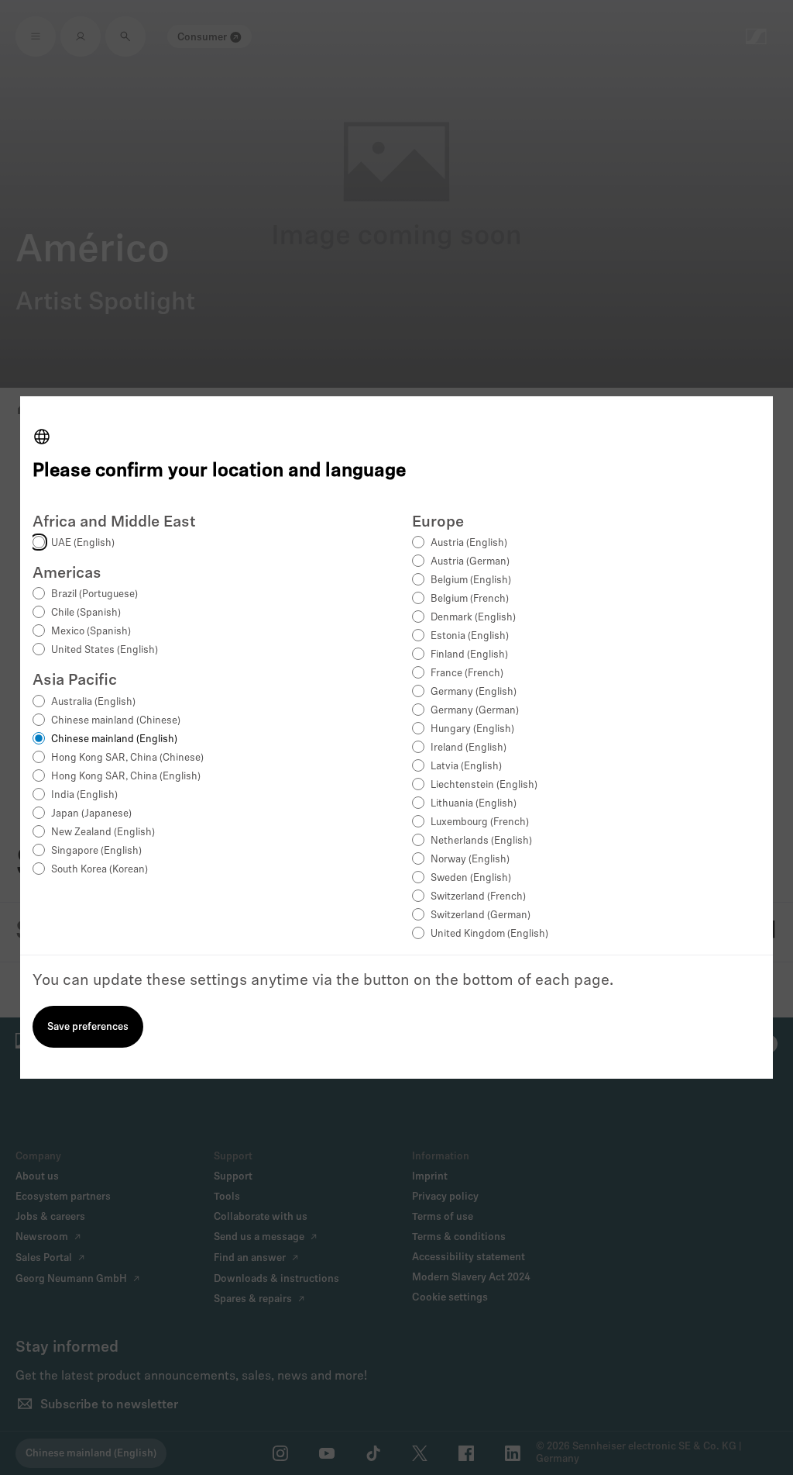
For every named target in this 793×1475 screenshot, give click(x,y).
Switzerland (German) (480, 915)
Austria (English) (469, 543)
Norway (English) (470, 860)
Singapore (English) (96, 851)
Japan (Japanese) (91, 814)
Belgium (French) (470, 599)
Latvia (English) (466, 767)
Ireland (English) (468, 748)
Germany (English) (474, 692)
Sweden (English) (471, 878)
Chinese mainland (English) (114, 739)
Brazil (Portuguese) (94, 594)
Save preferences (88, 1027)
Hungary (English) (472, 729)
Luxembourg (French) (480, 822)
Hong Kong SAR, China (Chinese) (127, 758)
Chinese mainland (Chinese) (115, 721)
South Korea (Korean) (99, 870)
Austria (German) (470, 562)
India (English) (84, 795)
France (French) (467, 673)
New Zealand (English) (103, 832)
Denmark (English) (473, 618)
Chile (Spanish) (86, 613)
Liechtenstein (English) (484, 785)
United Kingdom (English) (489, 934)
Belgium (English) (471, 580)
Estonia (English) (470, 636)
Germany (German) (475, 711)
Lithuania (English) (474, 804)
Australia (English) (93, 702)
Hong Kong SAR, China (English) (126, 777)
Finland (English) (469, 655)
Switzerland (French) (478, 897)
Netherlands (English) (481, 841)
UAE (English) (83, 543)
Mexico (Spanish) (91, 632)
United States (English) (104, 650)
